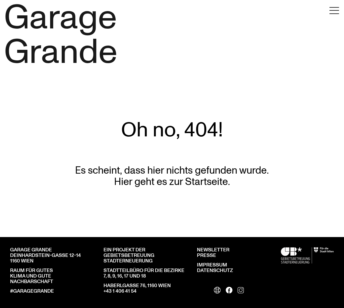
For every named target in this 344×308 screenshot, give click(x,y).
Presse (206, 255)
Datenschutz (215, 270)
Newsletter (213, 249)
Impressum (212, 264)
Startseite (206, 181)
